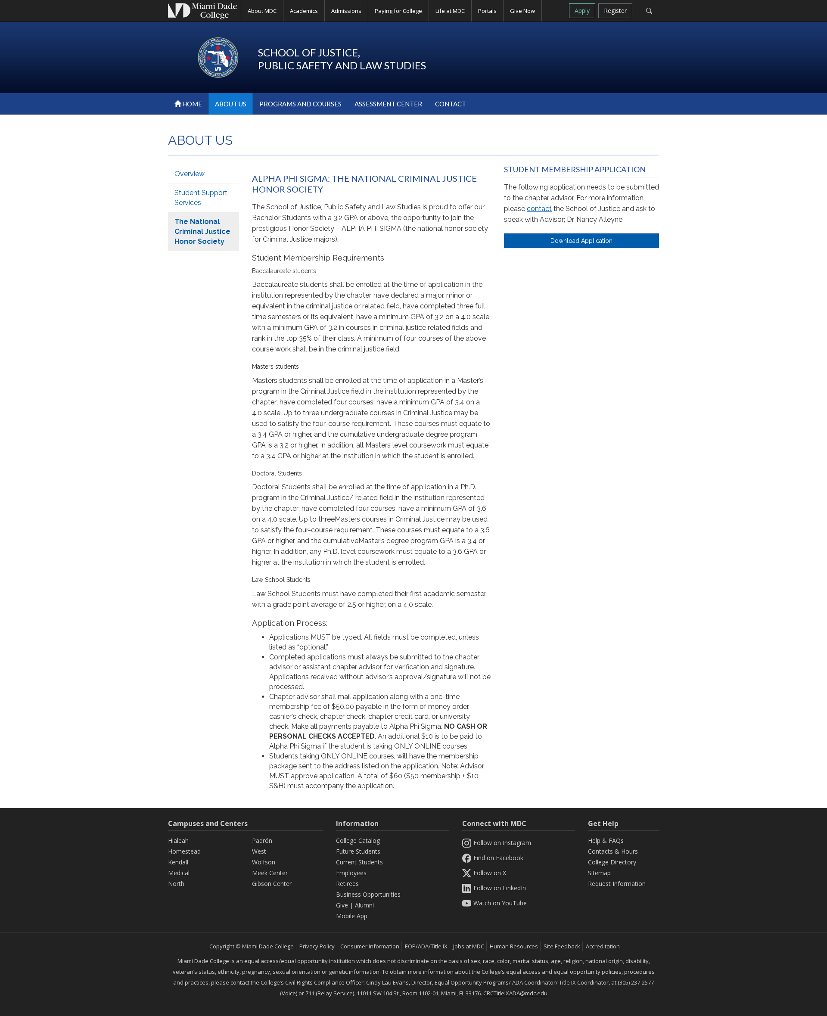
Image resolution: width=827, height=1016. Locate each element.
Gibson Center (272, 883)
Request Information (617, 883)
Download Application (581, 240)
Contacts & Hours (613, 851)
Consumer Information (369, 946)
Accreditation (603, 946)
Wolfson (263, 862)
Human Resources (514, 946)
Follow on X (489, 873)
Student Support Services (200, 198)
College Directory (612, 862)
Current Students (359, 862)
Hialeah (178, 840)
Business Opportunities (368, 894)
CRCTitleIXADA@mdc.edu (515, 993)
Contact (450, 104)
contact (539, 209)
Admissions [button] (346, 11)
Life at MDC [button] (450, 11)
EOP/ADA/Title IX (426, 946)
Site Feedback (562, 946)
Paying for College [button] (398, 11)
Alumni (364, 905)
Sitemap (599, 873)
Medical (179, 873)
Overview (189, 174)
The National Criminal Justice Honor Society (202, 231)
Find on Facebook (498, 858)
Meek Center (270, 873)
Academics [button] (304, 11)
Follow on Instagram (502, 843)
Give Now (522, 11)
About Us (230, 104)
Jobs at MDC (468, 946)
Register (615, 10)
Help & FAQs (606, 840)
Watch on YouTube (500, 903)
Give (342, 905)
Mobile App (351, 916)
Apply (582, 10)
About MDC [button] (262, 11)
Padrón (262, 840)
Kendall (178, 862)
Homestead (184, 851)
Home (191, 104)
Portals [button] (487, 11)
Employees (351, 873)
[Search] (648, 10)
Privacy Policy (317, 946)
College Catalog (358, 840)
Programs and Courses (300, 104)
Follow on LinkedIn (499, 888)
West (259, 851)
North (176, 883)
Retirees (347, 883)
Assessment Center (388, 104)
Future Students (358, 851)
